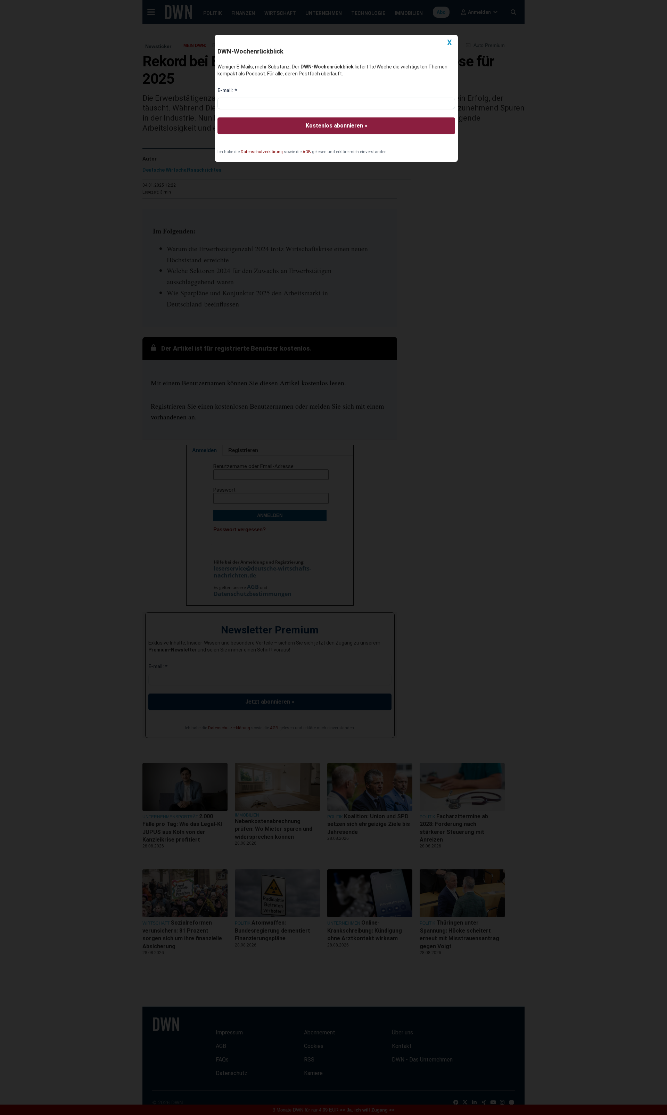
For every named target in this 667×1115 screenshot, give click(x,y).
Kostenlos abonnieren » (336, 125)
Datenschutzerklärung (262, 151)
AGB (307, 151)
